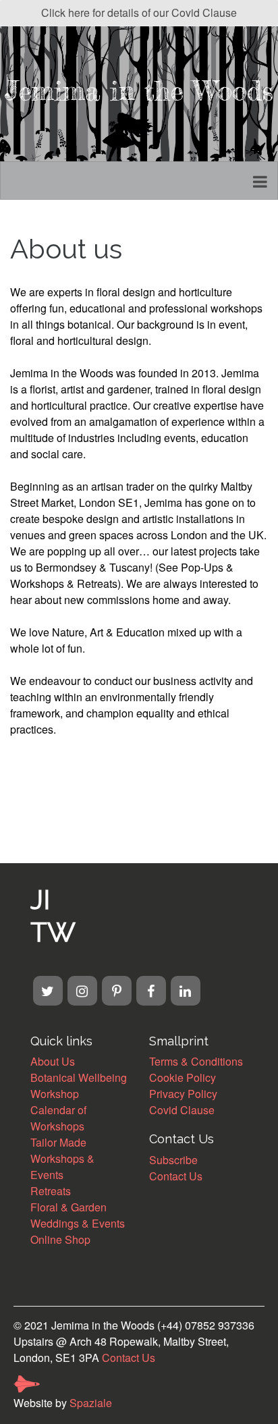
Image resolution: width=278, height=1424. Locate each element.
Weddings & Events (77, 1223)
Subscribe (173, 1160)
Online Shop (60, 1239)
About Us (52, 1061)
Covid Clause (182, 1110)
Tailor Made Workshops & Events (62, 1158)
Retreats (50, 1191)
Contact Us (175, 1176)
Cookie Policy (182, 1077)
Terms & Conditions (196, 1061)
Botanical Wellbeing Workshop (78, 1085)
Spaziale (91, 1403)
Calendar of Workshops (58, 1118)
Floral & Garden (68, 1207)
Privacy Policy (183, 1093)
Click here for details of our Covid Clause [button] (139, 12)
